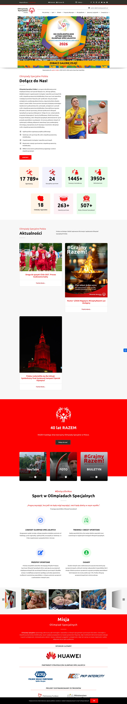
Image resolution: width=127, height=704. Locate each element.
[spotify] (107, 2)
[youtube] (101, 2)
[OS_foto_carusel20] (117, 591)
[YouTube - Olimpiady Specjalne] (32, 466)
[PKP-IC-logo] (86, 673)
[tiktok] (99, 2)
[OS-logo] (26, 8)
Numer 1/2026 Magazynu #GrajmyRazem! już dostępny (86, 302)
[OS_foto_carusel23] (33, 590)
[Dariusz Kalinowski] (10, 591)
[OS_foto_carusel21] (93, 590)
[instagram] (96, 2)
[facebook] (91, 2)
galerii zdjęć (55, 70)
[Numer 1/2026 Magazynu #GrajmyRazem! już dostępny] (86, 244)
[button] (63, 2)
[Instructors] (94, 466)
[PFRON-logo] (48, 694)
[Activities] (63, 466)
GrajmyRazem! (32, 2)
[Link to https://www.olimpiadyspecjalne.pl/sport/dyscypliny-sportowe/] (40, 552)
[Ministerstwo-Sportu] (79, 694)
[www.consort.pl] (63, 590)
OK (94, 701)
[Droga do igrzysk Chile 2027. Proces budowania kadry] (40, 244)
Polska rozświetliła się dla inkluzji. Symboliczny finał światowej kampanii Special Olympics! (40, 378)
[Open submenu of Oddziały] (82, 2)
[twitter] (93, 2)
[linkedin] (104, 2)
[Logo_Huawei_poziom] (63, 650)
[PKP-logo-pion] (40, 671)
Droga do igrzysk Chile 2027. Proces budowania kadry (41, 275)
